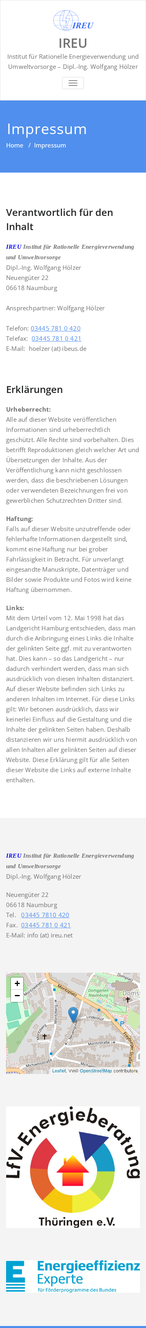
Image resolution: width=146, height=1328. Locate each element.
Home (15, 145)
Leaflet (59, 1070)
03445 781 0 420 (56, 328)
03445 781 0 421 (57, 338)
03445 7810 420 (45, 915)
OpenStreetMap (96, 1070)
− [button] (17, 996)
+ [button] (17, 983)
